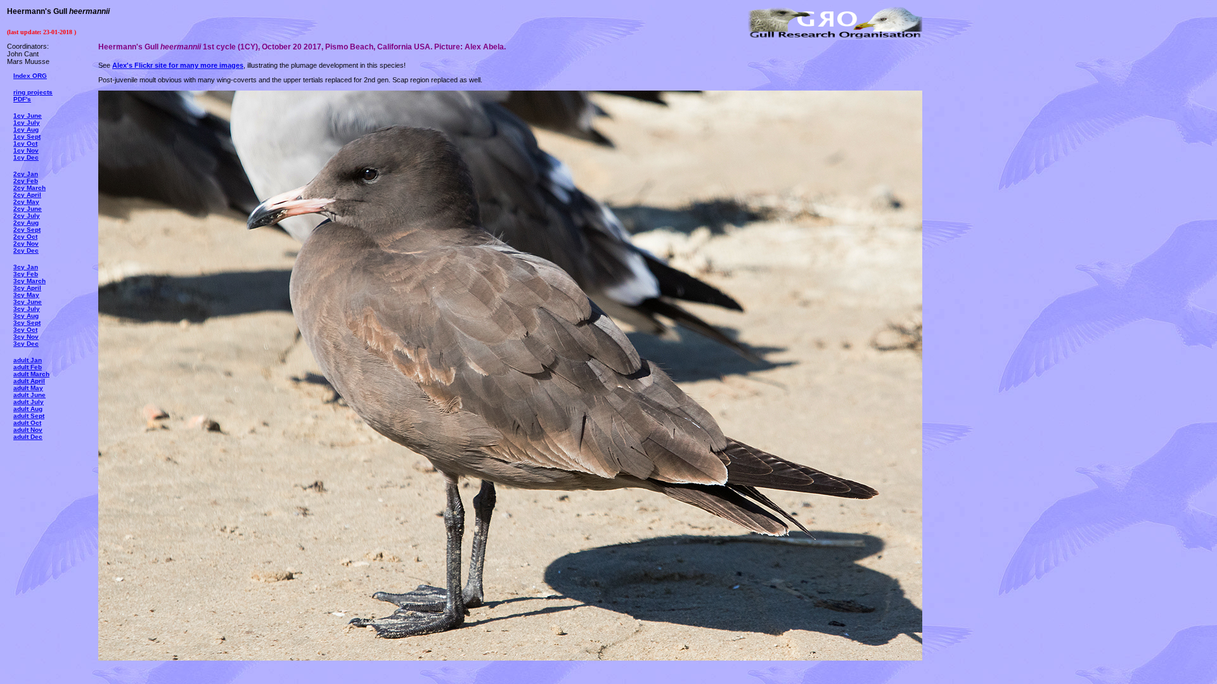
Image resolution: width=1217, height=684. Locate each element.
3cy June (27, 301)
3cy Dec (26, 343)
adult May (28, 387)
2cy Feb (25, 180)
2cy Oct (25, 236)
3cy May (26, 294)
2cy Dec (26, 250)
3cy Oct (25, 329)
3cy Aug (26, 315)
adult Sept (28, 415)
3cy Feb (25, 273)
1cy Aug (26, 129)
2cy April (27, 194)
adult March (31, 373)
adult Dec (27, 436)
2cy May (26, 201)
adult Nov (27, 429)
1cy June (27, 115)
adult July (28, 401)
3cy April (27, 287)
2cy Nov (26, 243)
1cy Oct (25, 143)
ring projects (33, 92)
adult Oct (27, 422)
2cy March (29, 187)
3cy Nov (26, 336)
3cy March (29, 280)
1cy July (26, 122)
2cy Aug (26, 222)
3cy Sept (27, 322)
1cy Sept (27, 136)
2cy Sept (27, 229)
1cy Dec (26, 157)
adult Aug (27, 408)
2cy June (27, 208)
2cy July (26, 215)
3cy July (26, 308)
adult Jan (27, 360)
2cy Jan (25, 173)
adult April (29, 380)
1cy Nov (26, 150)
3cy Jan (25, 266)
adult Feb (27, 367)
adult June (29, 394)
